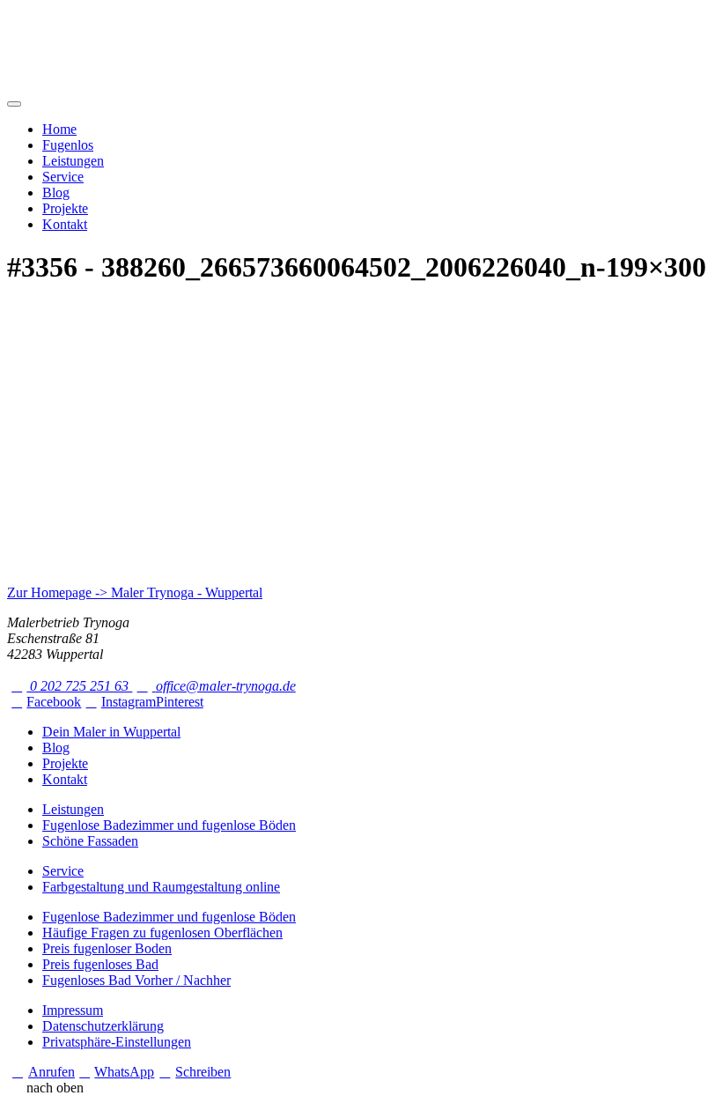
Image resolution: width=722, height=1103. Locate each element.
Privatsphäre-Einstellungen (116, 1041)
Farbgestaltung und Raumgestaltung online (161, 886)
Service (63, 176)
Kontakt (64, 224)
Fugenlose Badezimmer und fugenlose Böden (169, 825)
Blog (56, 192)
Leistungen (73, 160)
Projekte (65, 208)
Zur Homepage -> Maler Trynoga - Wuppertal (134, 592)
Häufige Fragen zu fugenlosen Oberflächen (162, 932)
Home (59, 129)
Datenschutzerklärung (103, 1025)
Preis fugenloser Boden (107, 948)
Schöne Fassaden (90, 840)
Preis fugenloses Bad (100, 964)
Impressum (72, 1010)
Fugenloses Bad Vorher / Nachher (136, 980)
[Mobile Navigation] (14, 104)
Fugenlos (67, 144)
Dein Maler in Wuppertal (111, 731)
